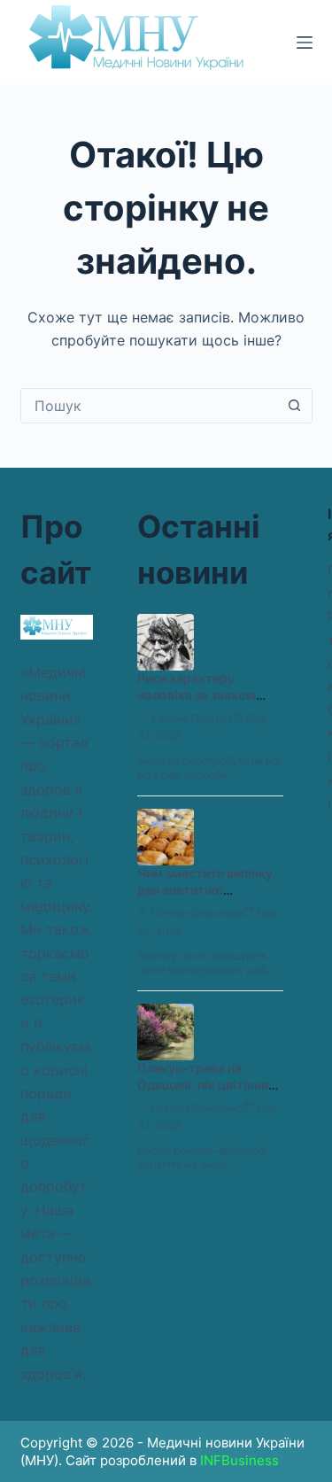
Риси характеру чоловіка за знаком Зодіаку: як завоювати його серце (206, 703)
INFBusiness (239, 1460)
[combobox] (149, 405)
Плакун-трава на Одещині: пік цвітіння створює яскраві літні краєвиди (205, 1093)
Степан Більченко (197, 912)
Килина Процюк (192, 718)
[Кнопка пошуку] (295, 406)
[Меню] (305, 42)
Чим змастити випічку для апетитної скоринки (205, 889)
